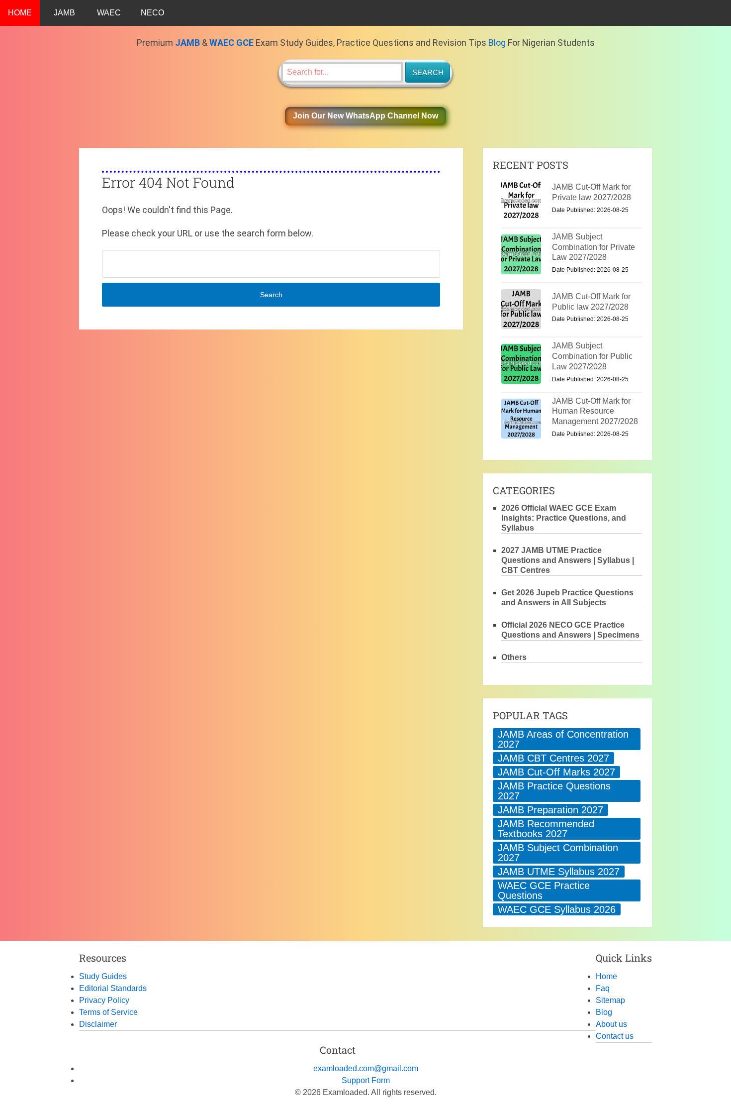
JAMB (64, 12)
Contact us (615, 1036)
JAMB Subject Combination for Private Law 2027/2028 (593, 247)
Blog (497, 42)
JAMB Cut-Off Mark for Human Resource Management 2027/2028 (595, 411)
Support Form (366, 1080)
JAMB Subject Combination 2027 (558, 852)
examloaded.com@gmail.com (365, 1068)
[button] (365, 116)
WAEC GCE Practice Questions (544, 890)
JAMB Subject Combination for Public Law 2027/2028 (592, 356)
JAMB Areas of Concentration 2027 (563, 739)
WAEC (109, 12)
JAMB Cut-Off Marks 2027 (556, 772)
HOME (20, 12)
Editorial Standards (113, 988)
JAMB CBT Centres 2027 (553, 758)
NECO (152, 12)
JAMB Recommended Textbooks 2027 (546, 828)
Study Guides (103, 976)
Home (606, 976)
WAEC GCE (231, 42)
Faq (603, 988)
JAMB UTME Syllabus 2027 (559, 871)
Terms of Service (108, 1012)
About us (611, 1024)
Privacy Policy (104, 1000)
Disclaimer (98, 1024)
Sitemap (610, 1000)
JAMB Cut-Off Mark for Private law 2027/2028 (591, 192)
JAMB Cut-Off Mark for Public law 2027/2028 (591, 301)
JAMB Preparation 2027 (550, 809)
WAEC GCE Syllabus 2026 (557, 909)
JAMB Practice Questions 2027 (554, 790)
